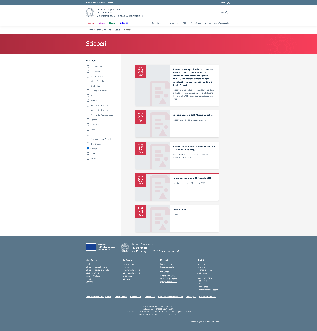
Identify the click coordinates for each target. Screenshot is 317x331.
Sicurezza (94, 153)
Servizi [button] (102, 23)
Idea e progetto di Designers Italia (205, 321)
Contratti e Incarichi (98, 90)
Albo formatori (96, 66)
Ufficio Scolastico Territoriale (97, 269)
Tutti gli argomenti (159, 23)
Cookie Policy (135, 296)
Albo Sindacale (96, 76)
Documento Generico (99, 110)
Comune (89, 281)
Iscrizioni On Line (93, 275)
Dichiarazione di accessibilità (170, 296)
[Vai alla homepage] (90, 12)
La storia (126, 278)
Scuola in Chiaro (92, 272)
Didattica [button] (124, 23)
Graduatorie (95, 124)
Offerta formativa (167, 275)
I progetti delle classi (168, 281)
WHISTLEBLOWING (207, 296)
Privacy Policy (121, 296)
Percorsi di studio (167, 266)
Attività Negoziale (97, 81)
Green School (196, 23)
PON (185, 23)
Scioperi (93, 148)
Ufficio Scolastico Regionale (97, 266)
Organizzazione (129, 275)
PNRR (92, 129)
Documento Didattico (99, 105)
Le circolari (201, 266)
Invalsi (88, 278)
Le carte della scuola (131, 272)
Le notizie (201, 263)
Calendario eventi (204, 269)
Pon (92, 134)
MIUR (88, 263)
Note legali (191, 296)
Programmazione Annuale (101, 139)
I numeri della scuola (131, 269)
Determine (94, 100)
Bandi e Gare (95, 85)
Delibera (93, 95)
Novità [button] (112, 23)
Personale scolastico (168, 263)
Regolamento (96, 143)
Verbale (93, 158)
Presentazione (129, 263)
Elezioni (93, 119)
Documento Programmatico (101, 114)
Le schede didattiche (168, 278)
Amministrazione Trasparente (217, 23)
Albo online (174, 23)
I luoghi (126, 266)
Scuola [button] (91, 23)
